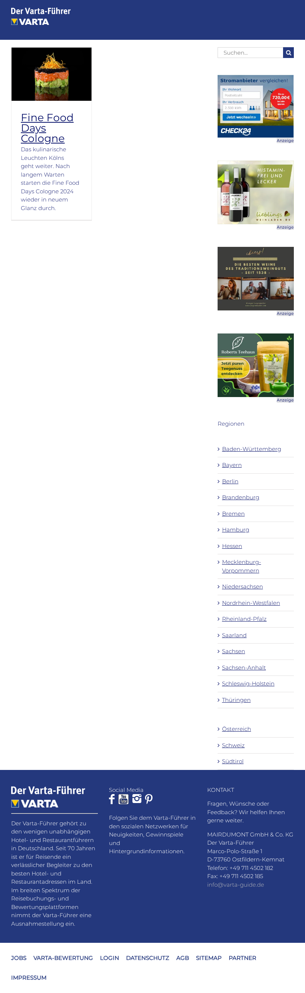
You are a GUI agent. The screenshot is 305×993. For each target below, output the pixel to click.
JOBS (18, 957)
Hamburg (235, 529)
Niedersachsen (242, 586)
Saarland (234, 635)
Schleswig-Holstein (248, 683)
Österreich (236, 728)
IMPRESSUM (28, 977)
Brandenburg (240, 497)
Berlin (230, 481)
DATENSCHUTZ (147, 957)
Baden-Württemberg (251, 448)
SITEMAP (209, 957)
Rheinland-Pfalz (244, 618)
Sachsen (233, 651)
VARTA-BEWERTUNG (63, 957)
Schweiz (233, 745)
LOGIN (109, 957)
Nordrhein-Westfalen (251, 602)
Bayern (232, 464)
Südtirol (233, 761)
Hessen (232, 545)
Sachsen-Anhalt (244, 667)
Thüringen (236, 699)
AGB (182, 957)
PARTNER (242, 957)
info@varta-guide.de (235, 884)
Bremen (233, 513)
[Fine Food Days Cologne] (52, 74)
